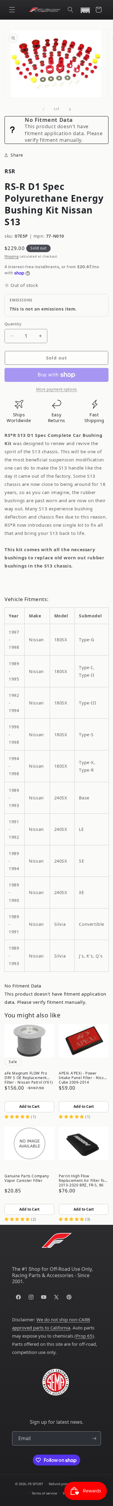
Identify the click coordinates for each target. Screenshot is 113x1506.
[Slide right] (70, 109)
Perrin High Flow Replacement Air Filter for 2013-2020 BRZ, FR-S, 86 (82, 1180)
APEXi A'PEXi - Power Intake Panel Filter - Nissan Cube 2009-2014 (83, 1077)
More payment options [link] (56, 389)
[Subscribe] (94, 1438)
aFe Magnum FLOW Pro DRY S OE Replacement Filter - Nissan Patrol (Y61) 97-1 (29, 1077)
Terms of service (44, 1493)
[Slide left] (43, 109)
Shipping (12, 256)
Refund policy (60, 1484)
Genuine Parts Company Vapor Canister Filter (27, 1178)
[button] (12, 9)
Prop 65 (84, 1336)
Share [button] (17, 155)
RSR (10, 171)
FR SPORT (35, 1484)
